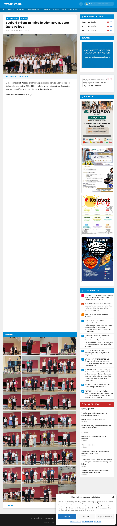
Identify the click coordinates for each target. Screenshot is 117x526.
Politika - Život (51, 9)
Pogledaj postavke (105, 516)
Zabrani (86, 516)
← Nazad (9, 505)
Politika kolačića (75, 522)
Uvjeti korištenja (87, 522)
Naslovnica (8, 9)
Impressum (97, 522)
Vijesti (20, 9)
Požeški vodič (12, 4)
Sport (64, 9)
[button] (112, 497)
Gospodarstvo (34, 9)
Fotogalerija (12, 18)
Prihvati (67, 516)
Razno (73, 9)
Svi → (110, 404)
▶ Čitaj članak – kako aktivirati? (17, 76)
